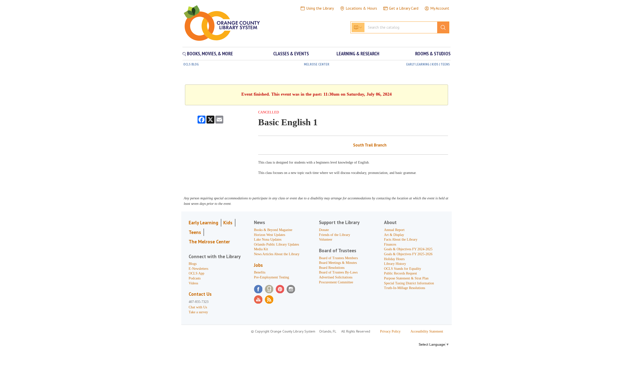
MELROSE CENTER (316, 64)
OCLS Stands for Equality (402, 269)
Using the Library (320, 8)
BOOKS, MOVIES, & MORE (209, 53)
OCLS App (196, 273)
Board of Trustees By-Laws (338, 272)
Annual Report (394, 230)
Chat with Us (198, 307)
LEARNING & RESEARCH (358, 53)
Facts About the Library (400, 239)
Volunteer (325, 239)
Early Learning (203, 223)
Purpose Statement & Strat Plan (406, 278)
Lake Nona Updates (267, 239)
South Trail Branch (369, 145)
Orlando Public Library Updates (276, 244)
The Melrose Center (209, 242)
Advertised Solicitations (335, 277)
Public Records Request (400, 273)
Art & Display (394, 235)
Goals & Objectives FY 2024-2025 (408, 249)
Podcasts (195, 278)
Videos (193, 283)
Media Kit (261, 249)
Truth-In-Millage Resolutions (404, 288)
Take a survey (198, 312)
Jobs (258, 265)
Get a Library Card (403, 8)
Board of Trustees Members (338, 258)
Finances (390, 244)
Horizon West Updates (269, 235)
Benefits (259, 272)
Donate (324, 230)
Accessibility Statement (426, 331)
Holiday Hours (394, 259)
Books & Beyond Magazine (273, 230)
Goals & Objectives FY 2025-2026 (408, 254)
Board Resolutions (331, 268)
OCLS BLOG (191, 64)
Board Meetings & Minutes (338, 263)
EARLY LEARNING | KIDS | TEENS (428, 64)
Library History (395, 264)
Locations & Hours (361, 8)
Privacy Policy (390, 331)
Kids (227, 223)
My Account (439, 8)
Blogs (193, 264)
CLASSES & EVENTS (291, 53)
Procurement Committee (336, 282)
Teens (195, 232)
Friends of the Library (334, 235)
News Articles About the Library (276, 254)
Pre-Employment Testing (271, 277)
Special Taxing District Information (409, 283)
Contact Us (200, 294)
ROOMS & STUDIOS (433, 53)
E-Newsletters (198, 269)
